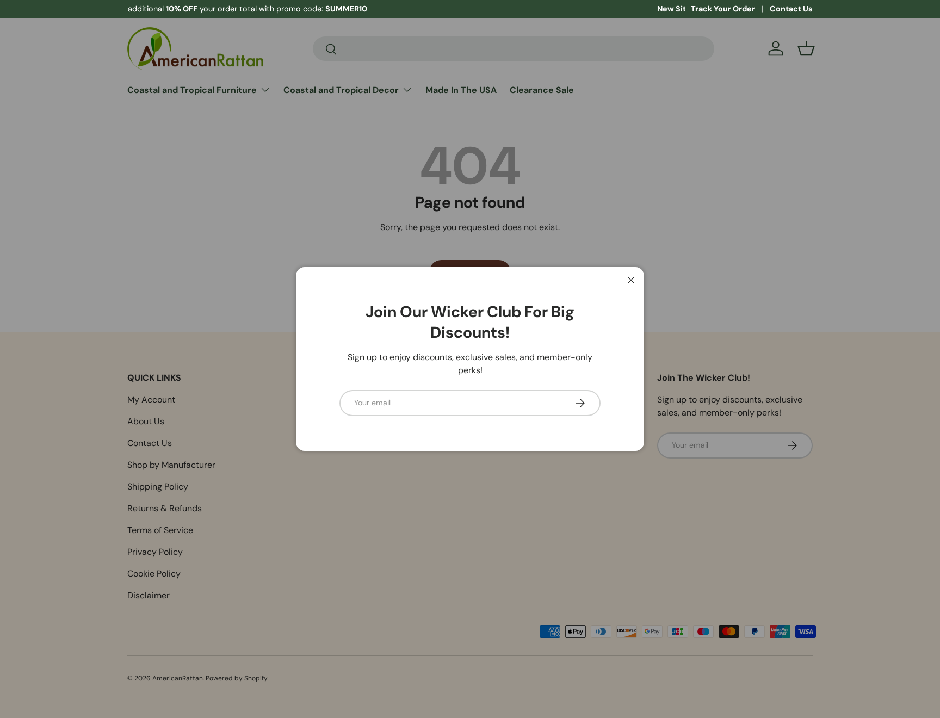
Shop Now (275, 9)
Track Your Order (723, 9)
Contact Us (791, 9)
